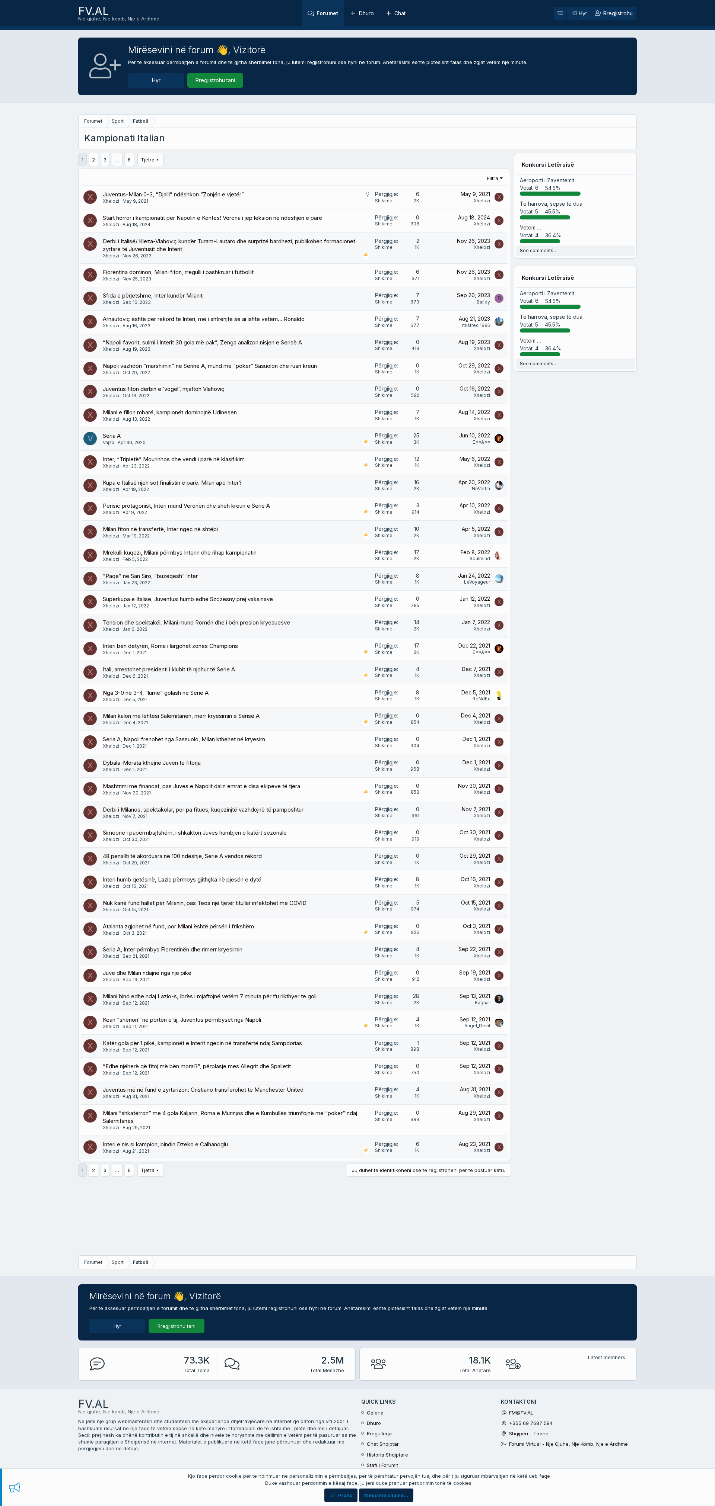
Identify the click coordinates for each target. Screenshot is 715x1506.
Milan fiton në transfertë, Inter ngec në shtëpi (160, 529)
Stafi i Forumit (382, 1465)
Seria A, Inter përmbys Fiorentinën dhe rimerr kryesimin (172, 949)
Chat (400, 13)
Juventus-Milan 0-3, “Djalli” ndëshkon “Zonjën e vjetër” (173, 194)
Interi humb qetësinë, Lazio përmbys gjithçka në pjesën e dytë (182, 879)
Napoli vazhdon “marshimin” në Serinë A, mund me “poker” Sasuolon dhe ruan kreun (210, 365)
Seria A (112, 435)
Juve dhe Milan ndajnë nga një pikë (147, 972)
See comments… (538, 250)
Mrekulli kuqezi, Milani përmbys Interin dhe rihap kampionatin (180, 552)
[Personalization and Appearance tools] (560, 13)
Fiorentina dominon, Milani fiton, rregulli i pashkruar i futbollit (178, 272)
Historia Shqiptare (387, 1455)
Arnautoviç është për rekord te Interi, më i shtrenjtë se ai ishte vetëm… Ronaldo (204, 318)
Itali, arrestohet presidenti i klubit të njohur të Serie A (169, 669)
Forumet (327, 13)
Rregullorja (379, 1433)
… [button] (117, 160)
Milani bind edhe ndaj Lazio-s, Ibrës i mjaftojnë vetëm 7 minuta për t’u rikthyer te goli (210, 996)
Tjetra (148, 160)
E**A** (481, 442)
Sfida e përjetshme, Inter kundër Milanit (153, 295)
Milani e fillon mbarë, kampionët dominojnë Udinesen (170, 412)
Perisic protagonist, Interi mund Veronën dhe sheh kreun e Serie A (186, 505)
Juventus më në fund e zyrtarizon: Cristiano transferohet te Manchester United (203, 1089)
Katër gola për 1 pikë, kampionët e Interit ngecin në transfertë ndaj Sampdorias (202, 1043)
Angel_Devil (477, 1025)
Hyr (156, 80)
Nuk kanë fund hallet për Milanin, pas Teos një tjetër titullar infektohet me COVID (204, 902)
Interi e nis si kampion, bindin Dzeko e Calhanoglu (165, 1144)
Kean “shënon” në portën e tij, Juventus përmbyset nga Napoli (182, 1019)
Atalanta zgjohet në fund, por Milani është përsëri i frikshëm (178, 926)
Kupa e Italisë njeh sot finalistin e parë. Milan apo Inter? (172, 482)
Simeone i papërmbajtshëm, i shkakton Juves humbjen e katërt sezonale (195, 832)
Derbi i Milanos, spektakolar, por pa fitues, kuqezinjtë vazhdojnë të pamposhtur (203, 809)
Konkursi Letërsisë (548, 164)
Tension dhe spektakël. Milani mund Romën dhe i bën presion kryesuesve (196, 622)
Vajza (108, 442)
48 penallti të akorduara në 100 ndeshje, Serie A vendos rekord (182, 856)
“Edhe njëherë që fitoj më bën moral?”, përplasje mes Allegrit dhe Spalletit (197, 1066)
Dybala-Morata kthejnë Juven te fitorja (152, 762)
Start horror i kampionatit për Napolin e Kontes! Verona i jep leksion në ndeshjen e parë (212, 217)
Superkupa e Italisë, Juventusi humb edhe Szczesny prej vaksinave (188, 599)
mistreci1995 (476, 325)
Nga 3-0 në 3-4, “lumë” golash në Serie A (156, 692)
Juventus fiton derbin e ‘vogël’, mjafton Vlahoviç (164, 388)
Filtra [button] (492, 178)
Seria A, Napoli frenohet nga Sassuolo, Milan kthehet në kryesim (184, 739)
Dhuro (366, 13)
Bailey (483, 302)
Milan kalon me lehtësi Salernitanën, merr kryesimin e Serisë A (181, 715)
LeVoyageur (477, 582)
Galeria (375, 1413)
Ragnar (482, 1002)
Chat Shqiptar (383, 1444)
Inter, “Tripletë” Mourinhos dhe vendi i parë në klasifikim (174, 459)
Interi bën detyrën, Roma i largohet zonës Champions (170, 645)
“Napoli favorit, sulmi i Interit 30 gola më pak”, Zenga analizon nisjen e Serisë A (202, 342)
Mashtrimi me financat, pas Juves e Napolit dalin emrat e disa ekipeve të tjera (201, 786)
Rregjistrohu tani (215, 80)
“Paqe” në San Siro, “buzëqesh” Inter (150, 575)
